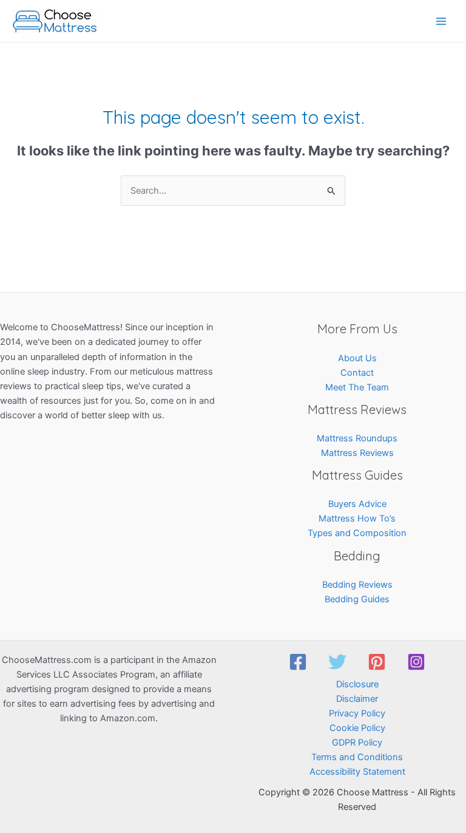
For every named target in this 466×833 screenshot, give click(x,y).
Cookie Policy (357, 727)
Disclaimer (357, 698)
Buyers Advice (357, 503)
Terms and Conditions (357, 757)
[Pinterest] (377, 662)
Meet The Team (357, 387)
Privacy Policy (357, 713)
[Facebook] (298, 662)
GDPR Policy (357, 742)
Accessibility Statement (357, 771)
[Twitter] (337, 662)
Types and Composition (357, 533)
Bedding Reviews (357, 584)
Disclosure (357, 684)
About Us (357, 358)
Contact (357, 372)
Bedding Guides (357, 599)
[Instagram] (416, 662)
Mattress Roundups (357, 438)
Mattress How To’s (357, 518)
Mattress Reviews (357, 452)
